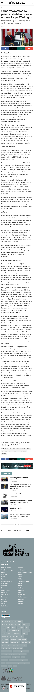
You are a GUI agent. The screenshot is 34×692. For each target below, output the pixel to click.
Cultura (3, 576)
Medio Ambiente (22, 570)
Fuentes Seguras (17, 648)
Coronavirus (26, 630)
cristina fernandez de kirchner (10, 636)
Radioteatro (21, 590)
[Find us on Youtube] (7, 561)
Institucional (4, 606)
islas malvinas (13, 654)
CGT (27, 627)
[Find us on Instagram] (10, 561)
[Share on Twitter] (13, 48)
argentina (17, 624)
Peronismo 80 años (23, 581)
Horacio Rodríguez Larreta (21, 651)
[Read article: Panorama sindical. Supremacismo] (4, 495)
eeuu (28, 448)
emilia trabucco (15, 642)
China (3, 630)
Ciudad (3, 572)
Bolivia (13, 627)
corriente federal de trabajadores (11, 633)
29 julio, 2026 (13, 481)
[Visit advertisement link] (17, 466)
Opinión (20, 579)
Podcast (20, 583)
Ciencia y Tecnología (7, 570)
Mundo (7, 7)
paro (3, 663)
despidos (13, 639)
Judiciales (20, 567)
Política (20, 585)
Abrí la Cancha (6, 621)
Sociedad (20, 601)
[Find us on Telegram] (13, 561)
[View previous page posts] (15, 524)
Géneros (3, 599)
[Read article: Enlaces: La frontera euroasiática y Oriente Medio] (4, 479)
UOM (10, 666)
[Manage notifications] (3, 688)
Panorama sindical (15, 660)
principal (17, 663)
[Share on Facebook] (5, 48)
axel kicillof (26, 624)
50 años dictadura (6, 567)
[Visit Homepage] (17, 2)
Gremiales (4, 601)
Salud (19, 592)
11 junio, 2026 (13, 490)
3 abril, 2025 (4, 26)
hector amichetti (6, 651)
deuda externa (22, 639)
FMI (25, 645)
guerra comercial (7, 451)
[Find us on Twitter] (4, 561)
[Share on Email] (29, 48)
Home (2, 7)
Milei (23, 657)
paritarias (24, 660)
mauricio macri (6, 657)
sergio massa (26, 663)
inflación (4, 654)
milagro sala (16, 657)
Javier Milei (22, 654)
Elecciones (4, 588)
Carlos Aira (20, 627)
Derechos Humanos (6, 581)
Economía (4, 585)
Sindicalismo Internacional (25, 597)
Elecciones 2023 (5, 592)
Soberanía (21, 599)
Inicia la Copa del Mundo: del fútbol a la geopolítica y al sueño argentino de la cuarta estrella (20, 486)
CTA (22, 636)
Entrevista (4, 597)
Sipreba (4, 666)
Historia (3, 603)
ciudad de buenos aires (13, 630)
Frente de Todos (6, 648)
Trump (4, 453)
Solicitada (20, 603)
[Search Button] (32, 2)
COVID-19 (25, 633)
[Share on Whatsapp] (21, 48)
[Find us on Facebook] (1, 561)
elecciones (5, 642)
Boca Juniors (5, 627)
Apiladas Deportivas (7, 624)
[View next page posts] (18, 524)
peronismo (10, 663)
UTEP (14, 666)
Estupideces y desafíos (16, 508)
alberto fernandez (17, 621)
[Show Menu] (2, 2)
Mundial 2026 (21, 574)
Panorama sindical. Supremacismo (19, 494)
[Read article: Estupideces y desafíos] (4, 509)
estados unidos (26, 642)
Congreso (4, 574)
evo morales (5, 645)
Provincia (20, 588)
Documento (4, 583)
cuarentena (5, 639)
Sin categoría (21, 594)
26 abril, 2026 (13, 496)
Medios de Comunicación (25, 572)
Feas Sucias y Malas (16, 645)
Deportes (3, 579)
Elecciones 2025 (5, 594)
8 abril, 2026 (13, 504)
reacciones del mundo (20, 451)
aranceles (8, 448)
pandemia (5, 660)
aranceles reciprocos (19, 448)
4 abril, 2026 (13, 510)
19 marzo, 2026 (13, 518)
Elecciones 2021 (5, 590)
